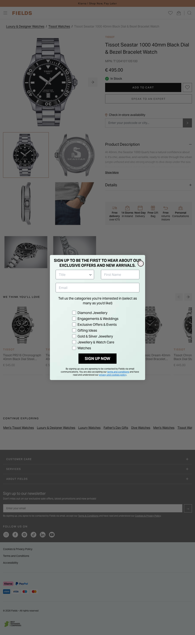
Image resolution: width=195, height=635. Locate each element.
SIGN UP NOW (97, 358)
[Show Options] (90, 274)
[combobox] (74, 274)
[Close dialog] (141, 263)
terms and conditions (118, 371)
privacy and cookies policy (112, 374)
